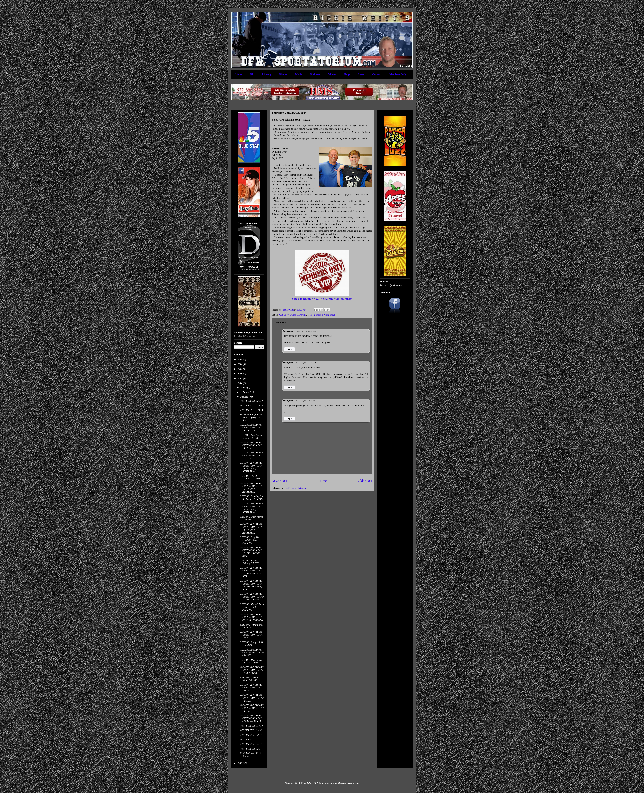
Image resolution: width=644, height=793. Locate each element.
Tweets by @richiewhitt (391, 285)
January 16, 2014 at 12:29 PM (306, 331)
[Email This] (315, 310)
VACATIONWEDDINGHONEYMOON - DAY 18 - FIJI (251, 445)
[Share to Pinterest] (328, 310)
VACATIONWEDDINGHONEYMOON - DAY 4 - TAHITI (252, 688)
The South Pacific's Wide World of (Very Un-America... (251, 417)
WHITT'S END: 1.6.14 (251, 744)
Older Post (365, 481)
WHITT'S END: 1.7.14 (251, 739)
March (243, 387)
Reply (289, 349)
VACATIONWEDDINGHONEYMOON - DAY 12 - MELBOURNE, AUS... (251, 551)
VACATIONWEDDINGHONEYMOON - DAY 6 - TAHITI (252, 652)
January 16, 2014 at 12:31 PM (306, 363)
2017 (240, 369)
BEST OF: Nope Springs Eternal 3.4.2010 (251, 436)
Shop (347, 74)
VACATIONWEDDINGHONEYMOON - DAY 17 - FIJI (251, 455)
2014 (240, 383)
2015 (240, 378)
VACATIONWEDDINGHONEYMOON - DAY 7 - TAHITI (252, 635)
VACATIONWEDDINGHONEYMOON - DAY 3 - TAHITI (252, 698)
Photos (283, 74)
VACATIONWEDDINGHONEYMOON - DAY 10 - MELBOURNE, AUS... (251, 585)
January (244, 397)
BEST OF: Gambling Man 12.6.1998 (250, 679)
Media (298, 74)
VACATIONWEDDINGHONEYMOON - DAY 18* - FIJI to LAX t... (251, 428)
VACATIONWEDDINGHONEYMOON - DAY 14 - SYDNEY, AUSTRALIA (251, 507)
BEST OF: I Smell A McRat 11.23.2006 (250, 477)
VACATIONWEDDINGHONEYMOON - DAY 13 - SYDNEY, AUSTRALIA (251, 528)
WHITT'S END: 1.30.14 (251, 405)
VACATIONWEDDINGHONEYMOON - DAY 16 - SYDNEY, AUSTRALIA (251, 467)
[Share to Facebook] (325, 310)
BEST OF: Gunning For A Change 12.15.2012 (251, 497)
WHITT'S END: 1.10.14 (251, 726)
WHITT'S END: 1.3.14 (251, 749)
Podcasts (315, 74)
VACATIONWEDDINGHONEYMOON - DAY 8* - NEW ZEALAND (251, 617)
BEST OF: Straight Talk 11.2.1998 (251, 643)
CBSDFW (284, 315)
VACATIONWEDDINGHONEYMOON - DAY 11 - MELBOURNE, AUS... (251, 572)
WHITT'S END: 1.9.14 (251, 730)
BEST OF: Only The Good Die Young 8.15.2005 (249, 540)
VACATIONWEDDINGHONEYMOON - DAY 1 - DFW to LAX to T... (252, 718)
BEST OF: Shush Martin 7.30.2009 (251, 518)
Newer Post (279, 481)
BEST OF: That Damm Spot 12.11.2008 (251, 661)
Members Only (397, 74)
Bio (252, 74)
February (245, 392)
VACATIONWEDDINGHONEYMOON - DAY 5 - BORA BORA (252, 670)
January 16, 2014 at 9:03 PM (305, 401)
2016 (240, 373)
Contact (376, 74)
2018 (240, 364)
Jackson (311, 315)
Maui (332, 315)
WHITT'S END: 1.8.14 (251, 735)
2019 (240, 359)
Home (238, 74)
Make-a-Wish (322, 315)
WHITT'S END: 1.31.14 (251, 401)
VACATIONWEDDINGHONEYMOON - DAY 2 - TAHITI (252, 708)
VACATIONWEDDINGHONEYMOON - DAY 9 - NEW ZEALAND (252, 597)
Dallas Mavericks (298, 315)
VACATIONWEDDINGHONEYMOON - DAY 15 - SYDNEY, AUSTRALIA (251, 487)
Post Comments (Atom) (296, 488)
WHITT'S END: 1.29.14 (251, 410)
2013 (240, 763)
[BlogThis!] (318, 310)
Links (361, 74)
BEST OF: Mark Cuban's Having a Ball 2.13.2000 (252, 607)
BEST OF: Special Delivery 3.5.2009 (249, 562)
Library (266, 74)
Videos (332, 74)
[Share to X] (322, 310)
